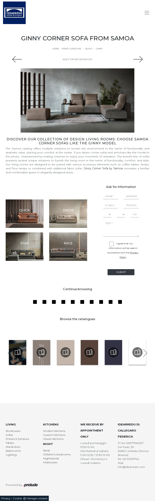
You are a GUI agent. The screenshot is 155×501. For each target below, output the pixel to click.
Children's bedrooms (57, 454)
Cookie (17, 498)
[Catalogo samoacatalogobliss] (18, 352)
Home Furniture (71, 48)
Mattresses (50, 462)
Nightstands (51, 458)
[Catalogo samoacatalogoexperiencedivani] (113, 352)
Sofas (88, 48)
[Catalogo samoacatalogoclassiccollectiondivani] (42, 352)
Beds (46, 450)
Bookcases (13, 431)
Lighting (11, 454)
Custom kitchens (54, 435)
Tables (10, 443)
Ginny (99, 48)
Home (56, 48)
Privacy (5, 498)
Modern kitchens (54, 431)
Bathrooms (13, 451)
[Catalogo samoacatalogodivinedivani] (65, 352)
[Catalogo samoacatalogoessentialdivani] (89, 352)
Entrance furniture (17, 439)
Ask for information (77, 59)
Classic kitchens (53, 439)
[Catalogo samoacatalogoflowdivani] (137, 352)
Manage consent (37, 498)
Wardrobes (13, 447)
